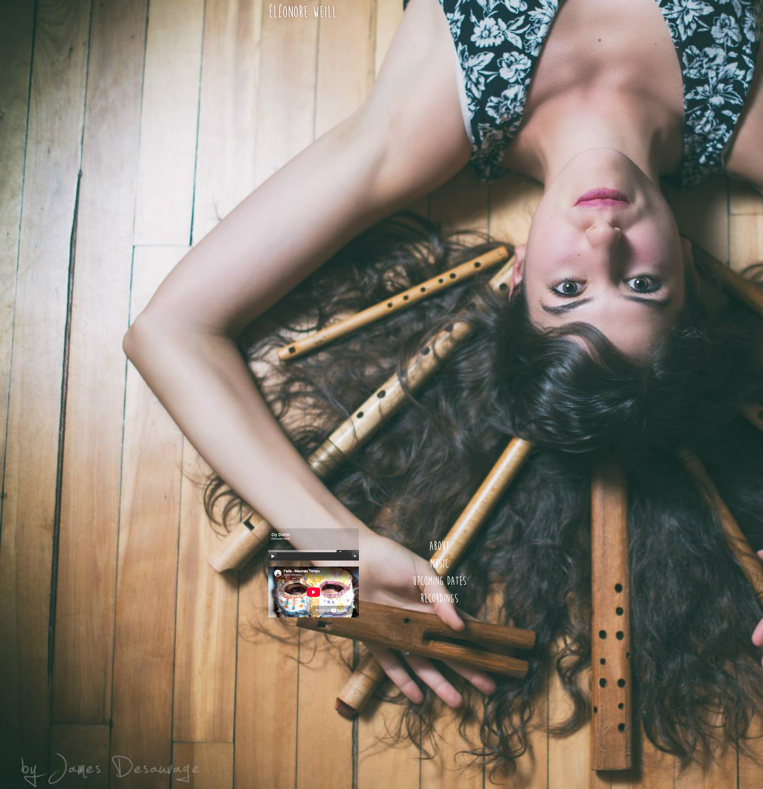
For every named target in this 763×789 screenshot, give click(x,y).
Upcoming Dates (439, 581)
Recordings (439, 598)
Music (439, 563)
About (439, 546)
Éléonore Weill (302, 12)
